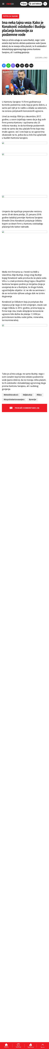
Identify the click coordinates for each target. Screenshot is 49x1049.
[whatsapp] (8, 65)
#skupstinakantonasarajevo (14, 399)
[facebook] (4, 66)
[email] (22, 65)
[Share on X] (18, 66)
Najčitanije (31, 1047)
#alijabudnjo (27, 395)
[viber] (13, 65)
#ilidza (39, 395)
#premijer (32, 399)
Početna (6, 1047)
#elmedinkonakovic (11, 395)
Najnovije (18, 1047)
